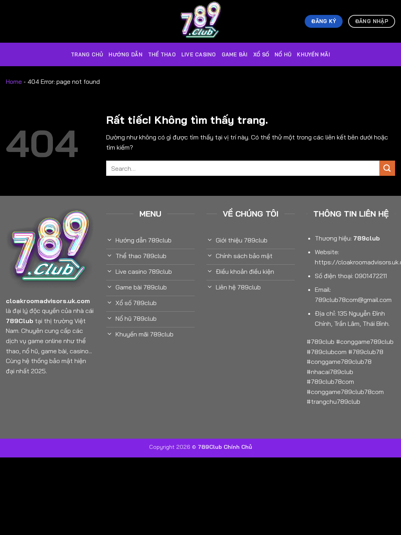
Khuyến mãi (313, 54)
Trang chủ (87, 54)
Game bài (235, 54)
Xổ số (261, 54)
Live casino (198, 54)
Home (14, 81)
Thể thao (162, 54)
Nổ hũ (283, 54)
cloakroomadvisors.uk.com (48, 301)
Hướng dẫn (125, 54)
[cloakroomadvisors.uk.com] (200, 21)
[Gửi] (387, 168)
